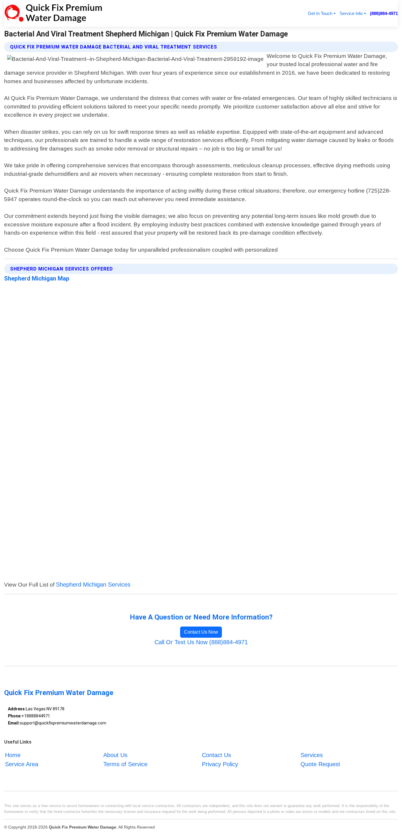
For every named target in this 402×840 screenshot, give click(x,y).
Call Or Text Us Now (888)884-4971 (201, 642)
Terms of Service (125, 764)
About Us (115, 755)
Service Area (21, 764)
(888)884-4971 (384, 13)
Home (13, 755)
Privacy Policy (220, 764)
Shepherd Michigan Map (36, 278)
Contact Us (216, 755)
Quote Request (320, 764)
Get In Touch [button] (320, 13)
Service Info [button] (351, 13)
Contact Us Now (201, 631)
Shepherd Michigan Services (93, 584)
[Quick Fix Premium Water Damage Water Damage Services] (53, 13)
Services (311, 755)
